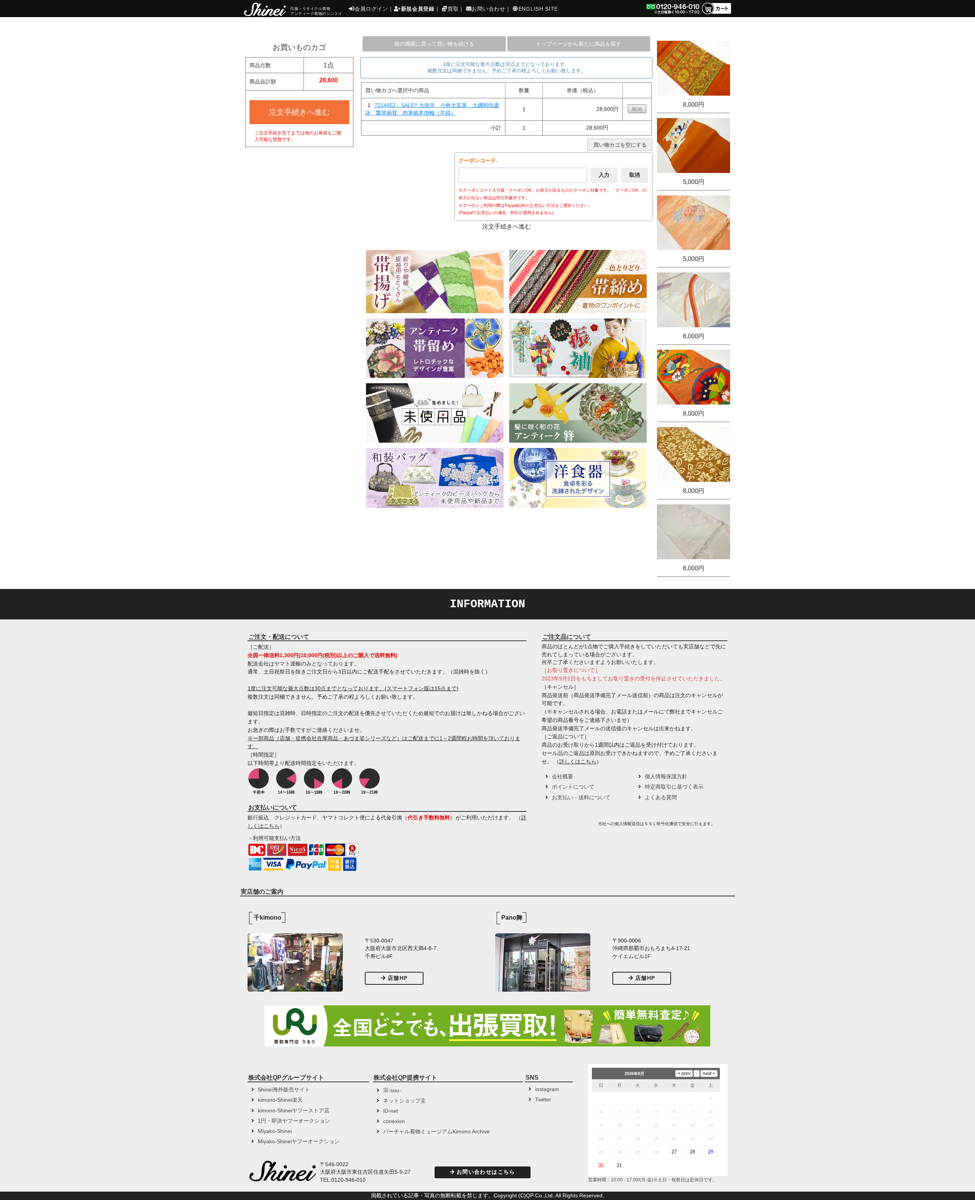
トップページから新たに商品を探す (578, 44)
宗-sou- (392, 1090)
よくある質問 (661, 797)
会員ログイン (371, 9)
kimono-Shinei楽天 (280, 1100)
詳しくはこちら (577, 762)
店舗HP (398, 978)
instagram (547, 1089)
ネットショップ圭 (404, 1101)
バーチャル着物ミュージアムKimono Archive (436, 1131)
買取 (453, 9)
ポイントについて (573, 787)
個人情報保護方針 (666, 776)
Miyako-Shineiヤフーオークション (299, 1141)
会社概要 (562, 776)
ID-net (390, 1111)
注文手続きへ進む (299, 112)
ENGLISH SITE (538, 9)
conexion (394, 1121)
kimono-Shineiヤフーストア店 (293, 1111)
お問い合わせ (488, 9)
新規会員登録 (418, 9)
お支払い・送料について (581, 797)
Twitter (543, 1099)
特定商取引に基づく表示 (674, 787)
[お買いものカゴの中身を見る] (716, 13)
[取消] (637, 111)
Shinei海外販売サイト (284, 1090)
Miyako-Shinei (275, 1131)
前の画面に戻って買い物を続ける (434, 44)
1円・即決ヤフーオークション (294, 1121)
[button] (569, 826)
